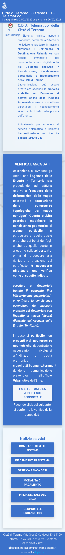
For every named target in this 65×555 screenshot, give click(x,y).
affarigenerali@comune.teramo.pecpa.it (32, 547)
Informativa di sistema (32, 460)
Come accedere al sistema (32, 448)
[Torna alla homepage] (5, 6)
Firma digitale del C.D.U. (32, 497)
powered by (33, 552)
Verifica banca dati (32, 470)
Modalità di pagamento (32, 482)
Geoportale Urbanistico (32, 511)
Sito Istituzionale (12, 33)
